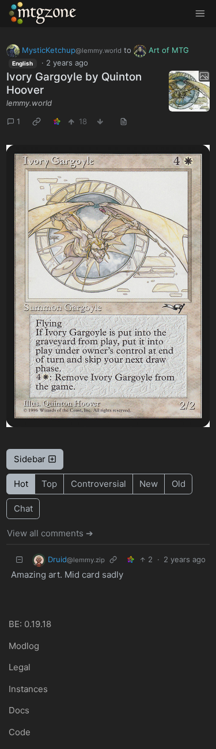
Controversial (98, 483)
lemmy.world (29, 102)
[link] (36, 122)
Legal (20, 667)
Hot (21, 483)
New (148, 483)
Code (20, 732)
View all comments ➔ (50, 533)
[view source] (123, 122)
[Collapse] (19, 560)
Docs (19, 710)
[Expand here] (189, 91)
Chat (23, 508)
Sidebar (30, 459)
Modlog (24, 645)
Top (49, 483)
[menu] (199, 13)
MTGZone (43, 13)
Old (178, 483)
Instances (28, 688)
